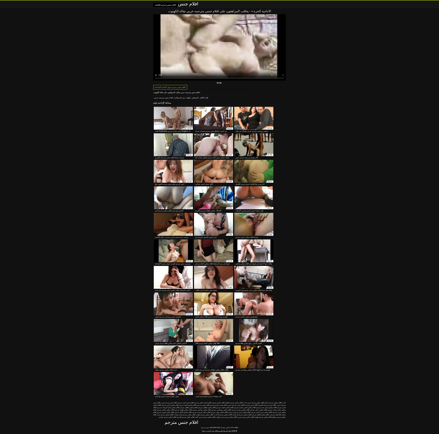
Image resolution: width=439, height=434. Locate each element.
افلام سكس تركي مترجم (258, 410)
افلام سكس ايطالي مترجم (188, 407)
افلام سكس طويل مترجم (183, 410)
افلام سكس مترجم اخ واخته (242, 415)
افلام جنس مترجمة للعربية (267, 405)
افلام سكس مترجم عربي (246, 417)
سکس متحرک (225, 427)
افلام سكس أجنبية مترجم (187, 405)
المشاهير (194, 98)
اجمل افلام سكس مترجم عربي (257, 403)
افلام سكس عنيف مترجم (219, 412)
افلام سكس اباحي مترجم (170, 405)
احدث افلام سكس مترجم (238, 403)
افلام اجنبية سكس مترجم (203, 403)
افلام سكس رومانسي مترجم (221, 410)
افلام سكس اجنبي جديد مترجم (266, 407)
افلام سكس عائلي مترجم (165, 410)
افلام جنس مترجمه (251, 405)
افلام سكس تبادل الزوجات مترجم (168, 407)
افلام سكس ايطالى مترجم (207, 407)
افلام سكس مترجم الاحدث (223, 415)
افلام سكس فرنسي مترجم (201, 412)
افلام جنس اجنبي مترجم (186, 403)
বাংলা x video (234, 427)
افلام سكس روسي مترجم (241, 410)
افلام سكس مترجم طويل (263, 417)
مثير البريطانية (179, 98)
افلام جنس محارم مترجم (218, 405)
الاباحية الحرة (262, 11)
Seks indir (216, 427)
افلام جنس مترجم (207, 427)
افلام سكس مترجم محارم (167, 417)
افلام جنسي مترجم (203, 405)
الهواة (188, 98)
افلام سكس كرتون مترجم (165, 412)
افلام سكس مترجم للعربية (185, 417)
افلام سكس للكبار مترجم (260, 415)
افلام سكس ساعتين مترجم (202, 410)
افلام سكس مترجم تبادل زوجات (184, 415)
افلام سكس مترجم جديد (165, 415)
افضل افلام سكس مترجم (220, 403)
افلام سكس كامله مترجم (183, 412)
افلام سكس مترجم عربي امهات (226, 417)
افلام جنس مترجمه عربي (163, 98)
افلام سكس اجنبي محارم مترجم (245, 407)
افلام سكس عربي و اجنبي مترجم (239, 412)
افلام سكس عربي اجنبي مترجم (261, 412)
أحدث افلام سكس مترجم (277, 403)
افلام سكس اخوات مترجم (225, 407)
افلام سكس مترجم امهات (204, 415)
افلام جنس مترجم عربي (169, 403)
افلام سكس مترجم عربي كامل (205, 417)
